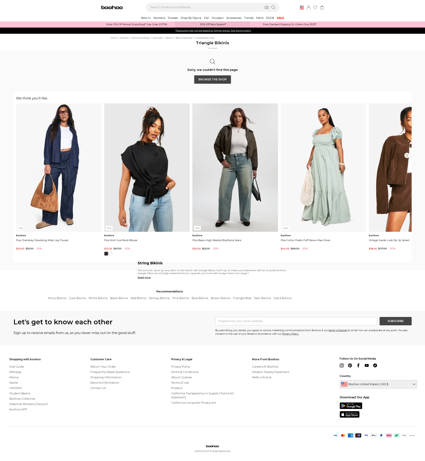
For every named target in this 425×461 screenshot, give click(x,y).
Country (345, 376)
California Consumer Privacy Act (193, 402)
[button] (302, 7)
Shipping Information (106, 377)
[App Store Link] (351, 410)
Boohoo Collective (22, 398)
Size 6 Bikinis (282, 298)
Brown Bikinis (220, 298)
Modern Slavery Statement (270, 372)
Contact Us (98, 388)
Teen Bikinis (262, 298)
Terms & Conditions (184, 372)
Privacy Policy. (290, 333)
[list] (214, 181)
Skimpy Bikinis (159, 298)
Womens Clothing (140, 38)
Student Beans (19, 393)
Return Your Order (103, 366)
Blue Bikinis (200, 298)
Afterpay (15, 372)
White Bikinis (98, 298)
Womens (124, 38)
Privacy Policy (180, 366)
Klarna (14, 377)
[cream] (110, 253)
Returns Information (104, 382)
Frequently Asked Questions (110, 372)
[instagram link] (342, 365)
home (114, 38)
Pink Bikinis (180, 298)
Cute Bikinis (77, 298)
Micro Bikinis (57, 298)
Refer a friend (261, 377)
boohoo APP (18, 409)
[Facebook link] (358, 365)
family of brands (337, 330)
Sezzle (13, 382)
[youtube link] (367, 365)
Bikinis (169, 38)
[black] (106, 253)
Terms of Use (180, 382)
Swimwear (158, 38)
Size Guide (16, 366)
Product (177, 388)
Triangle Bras (242, 298)
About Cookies (181, 377)
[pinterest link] (350, 365)
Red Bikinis (138, 298)
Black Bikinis (119, 298)
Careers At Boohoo (265, 366)
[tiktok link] (375, 365)
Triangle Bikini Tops (205, 38)
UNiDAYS (15, 388)
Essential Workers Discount (28, 404)
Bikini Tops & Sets (184, 38)
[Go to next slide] (407, 155)
